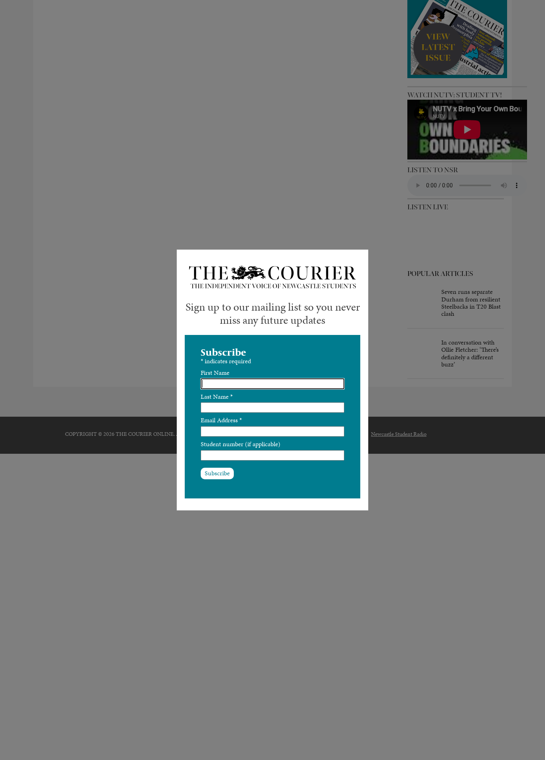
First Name (215, 372)
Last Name (217, 396)
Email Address (221, 420)
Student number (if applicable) (240, 444)
